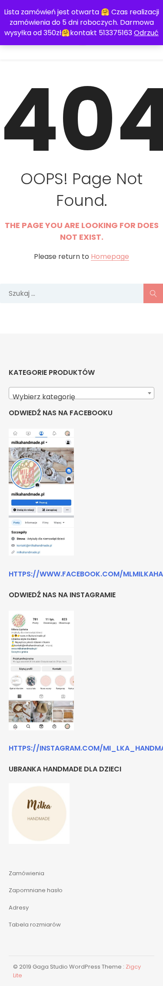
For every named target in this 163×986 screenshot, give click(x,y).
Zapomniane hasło (36, 890)
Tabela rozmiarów (35, 924)
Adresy (19, 907)
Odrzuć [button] (146, 33)
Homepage (110, 257)
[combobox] (81, 393)
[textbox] (81, 397)
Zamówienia (26, 873)
